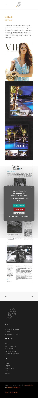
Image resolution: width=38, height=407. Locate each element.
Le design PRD (9, 368)
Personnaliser (19, 213)
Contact (7, 373)
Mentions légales (28, 385)
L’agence (7, 366)
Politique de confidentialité (13, 387)
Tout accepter (19, 206)
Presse (7, 370)
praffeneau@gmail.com (12, 353)
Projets (7, 363)
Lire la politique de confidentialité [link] (19, 216)
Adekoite (16, 392)
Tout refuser (20, 209)
